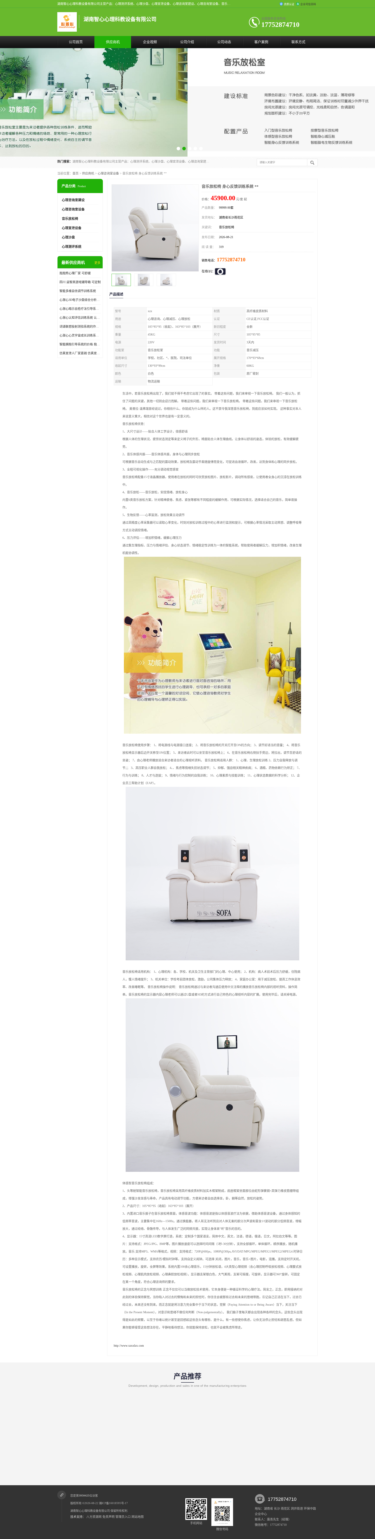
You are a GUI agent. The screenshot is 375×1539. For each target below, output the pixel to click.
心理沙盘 (68, 237)
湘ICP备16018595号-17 (113, 1503)
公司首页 (76, 42)
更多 (97, 262)
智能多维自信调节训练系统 (77, 291)
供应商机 (113, 42)
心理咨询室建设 (73, 200)
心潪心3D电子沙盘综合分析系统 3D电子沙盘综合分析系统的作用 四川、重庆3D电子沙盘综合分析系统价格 (80, 299)
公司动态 (224, 42)
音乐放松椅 (70, 218)
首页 (75, 173)
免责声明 (108, 1516)
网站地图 (138, 1516)
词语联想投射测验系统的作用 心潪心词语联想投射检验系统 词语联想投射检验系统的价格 (80, 326)
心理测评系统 (71, 246)
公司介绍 (187, 42)
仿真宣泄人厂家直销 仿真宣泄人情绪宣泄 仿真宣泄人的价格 (80, 353)
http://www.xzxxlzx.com (129, 1345)
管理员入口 (123, 1516)
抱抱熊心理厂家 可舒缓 (75, 273)
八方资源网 (94, 1516)
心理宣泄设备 (71, 228)
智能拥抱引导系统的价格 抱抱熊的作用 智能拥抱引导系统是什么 (80, 344)
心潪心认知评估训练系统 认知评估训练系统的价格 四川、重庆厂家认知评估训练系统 (80, 317)
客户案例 (261, 42)
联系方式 (298, 42)
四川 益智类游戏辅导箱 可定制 (80, 282)
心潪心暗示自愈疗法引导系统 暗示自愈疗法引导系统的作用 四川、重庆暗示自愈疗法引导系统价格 (80, 308)
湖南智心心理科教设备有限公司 (90, 1510)
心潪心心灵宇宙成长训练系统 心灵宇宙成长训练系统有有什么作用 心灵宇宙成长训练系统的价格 (80, 335)
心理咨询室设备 (108, 173)
